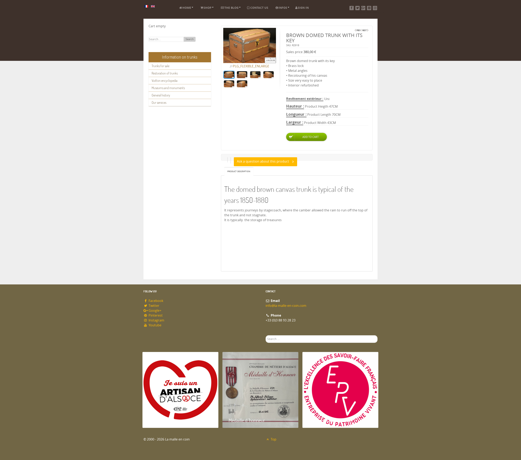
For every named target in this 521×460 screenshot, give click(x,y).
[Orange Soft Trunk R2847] (365, 30)
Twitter (153, 306)
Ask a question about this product (263, 161)
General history (161, 95)
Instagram (156, 320)
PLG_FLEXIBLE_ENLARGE (251, 66)
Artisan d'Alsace (163, 420)
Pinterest (155, 315)
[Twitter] (357, 8)
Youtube (154, 325)
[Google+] (363, 8)
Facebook (155, 301)
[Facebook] (351, 8)
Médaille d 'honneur (247, 420)
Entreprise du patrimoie (331, 420)
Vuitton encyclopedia (164, 81)
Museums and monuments (168, 88)
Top (273, 439)
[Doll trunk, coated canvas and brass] (358, 30)
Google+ (154, 310)
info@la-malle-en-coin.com (286, 306)
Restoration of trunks (165, 73)
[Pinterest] (369, 8)
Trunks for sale (160, 66)
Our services (159, 103)
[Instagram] (375, 8)
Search (190, 39)
